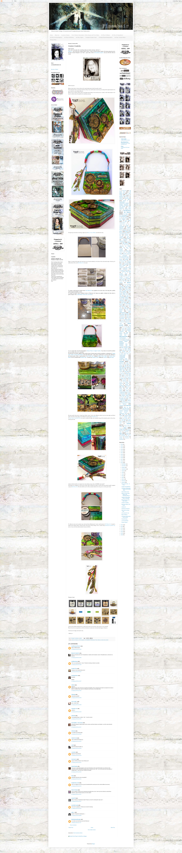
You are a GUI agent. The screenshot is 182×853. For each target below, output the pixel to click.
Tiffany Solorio (128, 419)
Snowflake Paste (122, 398)
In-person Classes (65, 35)
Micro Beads (128, 349)
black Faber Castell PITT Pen (75, 418)
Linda (120, 323)
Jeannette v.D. (74, 708)
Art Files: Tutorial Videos (120, 37)
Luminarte (129, 329)
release (126, 384)
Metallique (121, 342)
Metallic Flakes (123, 341)
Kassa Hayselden (125, 313)
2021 (122, 452)
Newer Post (71, 827)
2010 (122, 531)
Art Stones (128, 220)
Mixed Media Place (124, 142)
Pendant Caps (83, 357)
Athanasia (121, 227)
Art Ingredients (122, 216)
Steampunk (121, 405)
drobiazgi (129, 261)
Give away (126, 285)
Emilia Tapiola (128, 267)
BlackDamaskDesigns (76, 819)
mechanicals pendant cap (110, 525)
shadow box (128, 396)
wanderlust (129, 429)
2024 (122, 447)
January (123, 482)
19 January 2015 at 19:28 (76, 748)
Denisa (120, 259)
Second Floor (121, 396)
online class (122, 370)
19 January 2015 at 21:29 (76, 755)
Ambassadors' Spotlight (124, 203)
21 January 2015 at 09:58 (76, 815)
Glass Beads (128, 286)
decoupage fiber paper (124, 256)
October (123, 467)
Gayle (126, 280)
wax (120, 433)
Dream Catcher (124, 522)
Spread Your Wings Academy (126, 402)
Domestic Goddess (122, 260)
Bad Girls (128, 228)
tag (130, 413)
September (124, 469)
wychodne (127, 436)
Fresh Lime (85, 294)
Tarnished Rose (74, 675)
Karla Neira (126, 308)
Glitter (120, 289)
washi (120, 431)
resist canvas (128, 385)
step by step (127, 407)
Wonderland (123, 435)
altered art (125, 200)
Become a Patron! (54, 69)
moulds (121, 361)
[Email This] (86, 638)
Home (51, 35)
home (120, 295)
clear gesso (125, 243)
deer (120, 258)
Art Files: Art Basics (105, 35)
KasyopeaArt (121, 314)
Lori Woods (128, 327)
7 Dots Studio (123, 138)
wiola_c (73, 812)
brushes (126, 235)
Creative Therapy (127, 253)
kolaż (128, 317)
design (126, 259)
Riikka (127, 388)
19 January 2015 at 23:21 (76, 762)
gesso (129, 282)
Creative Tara (74, 668)
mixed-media (122, 355)
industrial (120, 298)
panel (130, 372)
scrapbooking (122, 393)
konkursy (129, 318)
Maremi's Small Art (75, 653)
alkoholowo (121, 199)
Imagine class (128, 296)
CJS (120, 242)
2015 (122, 462)
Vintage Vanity (122, 429)
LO (130, 326)
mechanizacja (122, 337)
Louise (123, 329)
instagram (129, 300)
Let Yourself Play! (125, 520)
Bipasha (124, 230)
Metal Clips (126, 339)
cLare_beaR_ (74, 701)
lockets (123, 327)
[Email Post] (84, 638)
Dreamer (122, 261)
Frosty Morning (124, 518)
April (123, 477)
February (123, 480)
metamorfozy (121, 346)
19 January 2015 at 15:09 (76, 704)
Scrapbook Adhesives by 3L (124, 391)
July (122, 472)
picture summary (128, 377)
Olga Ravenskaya (123, 367)
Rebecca (70, 51)
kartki (127, 309)
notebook (127, 364)
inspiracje (127, 298)
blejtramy (127, 231)
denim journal (126, 258)
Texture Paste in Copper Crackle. (94, 350)
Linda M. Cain (74, 738)
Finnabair (121, 274)
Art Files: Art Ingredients (117, 35)
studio (120, 409)
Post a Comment (73, 825)
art (121, 210)
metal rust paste (126, 340)
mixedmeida (122, 357)
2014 (122, 524)
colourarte (121, 248)
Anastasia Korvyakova (124, 205)
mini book (128, 350)
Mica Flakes (128, 346)
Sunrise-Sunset (126, 409)
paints (126, 372)
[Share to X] (89, 638)
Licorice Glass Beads (78, 354)
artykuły (127, 225)
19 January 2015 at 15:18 (76, 711)
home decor (126, 295)
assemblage (121, 226)
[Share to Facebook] (90, 638)
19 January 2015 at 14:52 (76, 690)
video (125, 428)
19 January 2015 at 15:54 (76, 718)
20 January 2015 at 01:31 (76, 778)
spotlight (123, 401)
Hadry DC (124, 292)
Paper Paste (128, 373)
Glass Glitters (124, 287)
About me (57, 35)
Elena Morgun (122, 265)
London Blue (79, 294)
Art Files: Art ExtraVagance (56, 37)
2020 (122, 454)
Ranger (126, 382)
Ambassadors (122, 201)
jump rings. (111, 357)
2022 (122, 451)
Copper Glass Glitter (102, 356)
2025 (122, 446)
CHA (124, 238)
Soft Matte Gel (81, 262)
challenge (129, 238)
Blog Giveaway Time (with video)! (126, 500)
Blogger (93, 843)
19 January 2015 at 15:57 (76, 727)
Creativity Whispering (122, 254)
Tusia (120, 423)
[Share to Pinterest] (92, 638)
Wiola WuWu (122, 434)
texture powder (125, 418)
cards (127, 237)
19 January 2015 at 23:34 (76, 771)
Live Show (125, 326)
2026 (122, 444)
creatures (129, 254)
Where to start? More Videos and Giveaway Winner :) (126, 494)
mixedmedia (122, 356)
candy (128, 236)
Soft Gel (122, 400)
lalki (121, 319)
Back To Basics (124, 514)
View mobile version (92, 829)
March (123, 479)
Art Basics (127, 212)
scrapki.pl (129, 394)
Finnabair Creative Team (91, 37)
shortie (122, 397)
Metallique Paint (123, 344)
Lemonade (127, 320)
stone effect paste (125, 408)
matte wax (122, 335)
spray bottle (129, 401)
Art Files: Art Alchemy (69, 37)
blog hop (120, 232)
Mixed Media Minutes (127, 352)
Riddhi (120, 388)
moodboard (127, 360)
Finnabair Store (122, 278)
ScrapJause (123, 394)
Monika (120, 360)
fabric (127, 270)
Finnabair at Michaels (124, 277)
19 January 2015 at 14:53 (76, 697)
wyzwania (121, 439)
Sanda (127, 390)
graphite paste (126, 290)
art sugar (125, 221)
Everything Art (121, 270)
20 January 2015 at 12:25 (76, 786)
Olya (128, 368)
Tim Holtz (123, 420)
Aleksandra (126, 198)
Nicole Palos (121, 364)
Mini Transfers (122, 351)
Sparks (129, 400)
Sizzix (127, 397)
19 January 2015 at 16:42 (76, 741)
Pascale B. (124, 374)
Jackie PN (73, 798)
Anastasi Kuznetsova (123, 204)
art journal (125, 217)
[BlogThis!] (88, 638)
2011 (122, 529)
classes (129, 242)
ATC (128, 226)
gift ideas (124, 284)
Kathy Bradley (74, 766)
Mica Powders (124, 347)
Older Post (113, 827)
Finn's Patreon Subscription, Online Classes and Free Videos (85, 35)
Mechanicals (123, 336)
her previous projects (99, 52)
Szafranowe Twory (123, 413)
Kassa (129, 312)
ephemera (125, 268)
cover (128, 248)
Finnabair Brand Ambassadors (105, 37)
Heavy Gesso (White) (92, 232)
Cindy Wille (128, 241)
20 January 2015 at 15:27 (76, 801)
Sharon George (74, 789)
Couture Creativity (125, 502)
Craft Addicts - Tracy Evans (77, 722)
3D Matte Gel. (108, 524)
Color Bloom (125, 247)
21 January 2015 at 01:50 (76, 808)
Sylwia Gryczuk (123, 412)
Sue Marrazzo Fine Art (75, 646)
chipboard (125, 239)
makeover (123, 330)
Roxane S (121, 389)
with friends (129, 434)
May (123, 475)
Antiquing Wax (128, 209)
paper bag (122, 373)
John (130, 305)
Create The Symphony (126, 486)
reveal (123, 386)
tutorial (129, 423)
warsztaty (127, 430)
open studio (121, 372)
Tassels (105, 357)
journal (123, 306)
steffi (72, 745)
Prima (122, 146)
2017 (122, 459)
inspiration (121, 300)
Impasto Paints (124, 297)
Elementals (126, 264)
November (124, 465)
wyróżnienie (127, 438)
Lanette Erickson (127, 319)
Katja (128, 314)
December (124, 464)
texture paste (127, 416)
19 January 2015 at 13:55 (76, 657)
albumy (120, 198)
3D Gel (124, 190)
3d (119, 190)
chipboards (121, 241)
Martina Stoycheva (123, 333)
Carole (120, 238)
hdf (129, 292)
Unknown (73, 694)
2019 (122, 456)
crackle (121, 249)
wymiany (120, 438)
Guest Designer (122, 291)
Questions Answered (126, 508)
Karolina (121, 309)
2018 (122, 457)
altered (129, 199)
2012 (122, 528)
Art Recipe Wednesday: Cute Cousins (126, 517)
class (124, 242)
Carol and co (74, 759)
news (127, 362)
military (123, 350)
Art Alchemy (127, 210)
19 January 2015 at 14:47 (76, 681)
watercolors (126, 431)
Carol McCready (74, 805)
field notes (124, 272)
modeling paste (123, 358)
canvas (121, 237)
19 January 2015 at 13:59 (76, 664)
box (120, 235)
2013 (122, 526)
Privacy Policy (53, 39)
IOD (126, 301)
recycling (127, 383)
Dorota (129, 260)
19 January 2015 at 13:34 (76, 649)
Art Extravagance (123, 215)
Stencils (128, 405)
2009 (122, 533)
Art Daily (125, 213)
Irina (130, 301)
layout (122, 320)
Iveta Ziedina (123, 302)
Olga (125, 365)
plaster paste (123, 378)
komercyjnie (121, 318)
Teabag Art (127, 415)
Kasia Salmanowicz (125, 312)
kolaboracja (123, 317)
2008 (122, 534)
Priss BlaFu (124, 379)
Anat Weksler (122, 206)
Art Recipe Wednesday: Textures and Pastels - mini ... (126, 489)
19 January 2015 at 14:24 (76, 671)
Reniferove (121, 385)
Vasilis (120, 426)
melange (120, 339)
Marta (127, 332)
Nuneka (120, 365)
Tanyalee (123, 414)
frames (123, 279)
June (123, 474)
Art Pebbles (122, 219)
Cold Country (126, 244)
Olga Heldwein (127, 366)
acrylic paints (122, 195)
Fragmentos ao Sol (75, 782)
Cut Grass (90, 294)
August (123, 470)
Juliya (125, 307)
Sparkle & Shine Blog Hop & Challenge (126, 498)
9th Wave (127, 194)
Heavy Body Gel (123, 294)
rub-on (126, 389)
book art (125, 232)
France (128, 279)
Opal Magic (126, 371)
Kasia (120, 311)
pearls (122, 377)
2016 (122, 460)
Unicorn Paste (126, 425)
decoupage (125, 255)
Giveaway (121, 286)
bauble (120, 230)
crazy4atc (73, 752)
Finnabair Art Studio (126, 276)
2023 (122, 449)
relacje (120, 384)
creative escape (122, 252)
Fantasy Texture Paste (126, 271)
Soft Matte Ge (94, 416)
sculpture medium (125, 395)
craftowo (127, 250)
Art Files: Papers (79, 37)
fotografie (129, 278)
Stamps (124, 404)
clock (120, 244)
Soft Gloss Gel (75, 486)
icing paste (121, 296)
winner (127, 433)
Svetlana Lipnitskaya (123, 410)
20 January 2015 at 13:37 (76, 794)
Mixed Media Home (125, 491)
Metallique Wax (123, 345)
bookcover (128, 233)
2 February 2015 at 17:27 (76, 822)
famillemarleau (74, 661)
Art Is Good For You (125, 513)
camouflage (121, 236)
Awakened (124, 506)
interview (122, 301)
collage (129, 246)
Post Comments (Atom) (78, 832)
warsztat (122, 430)
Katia (72, 775)
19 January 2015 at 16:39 (76, 734)
